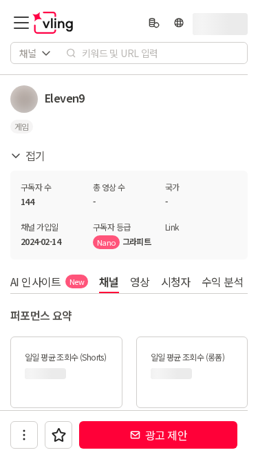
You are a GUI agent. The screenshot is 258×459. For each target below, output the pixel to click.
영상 (140, 281)
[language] (179, 23)
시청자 (176, 281)
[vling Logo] (53, 23)
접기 (35, 155)
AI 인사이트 (47, 281)
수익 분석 (223, 281)
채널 (109, 281)
